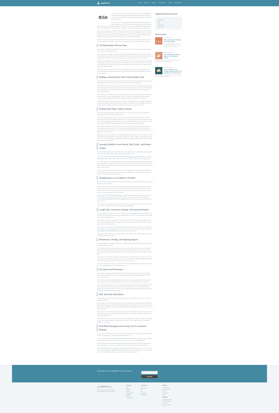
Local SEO (160, 25)
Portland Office (166, 388)
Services (153, 3)
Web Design (161, 26)
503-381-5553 (178, 3)
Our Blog (128, 394)
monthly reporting (112, 231)
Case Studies (161, 3)
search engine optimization (112, 157)
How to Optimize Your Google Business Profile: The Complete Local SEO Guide (173, 71)
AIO (159, 23)
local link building (106, 199)
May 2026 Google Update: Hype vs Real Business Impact (172, 56)
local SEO (140, 182)
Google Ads (135, 213)
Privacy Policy (129, 398)
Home (139, 3)
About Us (146, 3)
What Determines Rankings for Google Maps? (172, 40)
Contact (170, 3)
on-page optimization (138, 157)
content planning (101, 158)
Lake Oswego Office (167, 399)
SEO (119, 338)
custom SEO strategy (126, 157)
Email (156, 370)
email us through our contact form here (110, 350)
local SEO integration (113, 195)
